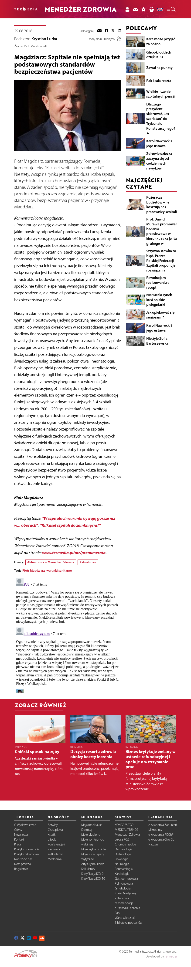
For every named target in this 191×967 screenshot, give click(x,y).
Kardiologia (122, 874)
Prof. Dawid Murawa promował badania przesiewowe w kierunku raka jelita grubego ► (161, 231)
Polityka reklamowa (26, 854)
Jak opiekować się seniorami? (160, 314)
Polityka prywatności (27, 849)
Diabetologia (123, 854)
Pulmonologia (124, 884)
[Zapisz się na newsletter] (135, 9)
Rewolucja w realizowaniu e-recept (158, 282)
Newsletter (21, 835)
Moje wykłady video (94, 849)
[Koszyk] (151, 9)
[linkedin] (119, 31)
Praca (17, 844)
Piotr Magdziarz (33, 570)
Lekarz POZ (122, 839)
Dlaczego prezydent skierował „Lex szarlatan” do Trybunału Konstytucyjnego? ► (160, 119)
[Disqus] (67, 634)
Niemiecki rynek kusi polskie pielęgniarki (159, 299)
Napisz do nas (23, 859)
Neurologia (122, 864)
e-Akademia (55, 854)
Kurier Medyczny (125, 893)
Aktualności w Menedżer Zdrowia (50, 562)
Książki (52, 835)
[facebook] (106, 31)
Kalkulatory (88, 869)
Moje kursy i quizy (92, 854)
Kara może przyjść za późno (160, 41)
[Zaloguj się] (127, 9)
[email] (99, 31)
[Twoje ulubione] (143, 9)
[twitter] (113, 31)
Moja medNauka (91, 825)
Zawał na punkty (159, 67)
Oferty (18, 830)
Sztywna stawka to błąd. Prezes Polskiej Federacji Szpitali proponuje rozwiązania (161, 260)
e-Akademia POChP (161, 835)
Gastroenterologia (126, 879)
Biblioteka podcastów (128, 923)
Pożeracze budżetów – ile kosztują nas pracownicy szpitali (161, 204)
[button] (170, 9)
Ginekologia (122, 888)
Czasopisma (55, 830)
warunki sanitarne (59, 570)
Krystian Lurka (44, 38)
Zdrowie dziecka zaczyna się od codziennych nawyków (159, 160)
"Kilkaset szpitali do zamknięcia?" (70, 525)
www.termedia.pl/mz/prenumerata (74, 552)
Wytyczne (87, 859)
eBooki (52, 839)
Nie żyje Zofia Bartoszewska (157, 341)
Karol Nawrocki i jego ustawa (159, 143)
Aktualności (87, 562)
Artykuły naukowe (92, 864)
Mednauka (54, 859)
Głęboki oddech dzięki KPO (158, 54)
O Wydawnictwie (25, 825)
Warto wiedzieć (125, 918)
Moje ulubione (90, 835)
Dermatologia (123, 849)
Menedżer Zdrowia (127, 835)
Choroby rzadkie (125, 844)
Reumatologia (124, 869)
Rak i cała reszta (158, 80)
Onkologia (121, 859)
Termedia (170, 956)
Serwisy (53, 825)
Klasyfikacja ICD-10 (93, 879)
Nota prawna (22, 864)
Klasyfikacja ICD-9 (92, 874)
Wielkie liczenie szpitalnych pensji (160, 93)
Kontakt (19, 839)
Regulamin (21, 869)
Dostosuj (86, 830)
